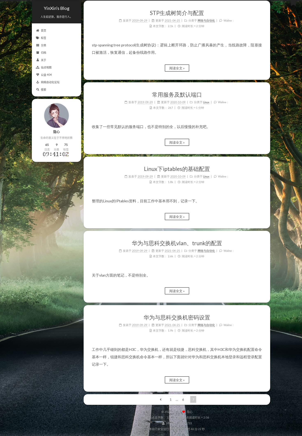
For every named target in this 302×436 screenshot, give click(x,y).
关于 (43, 60)
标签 (43, 37)
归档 (43, 52)
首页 (43, 30)
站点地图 (46, 67)
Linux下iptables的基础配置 (177, 168)
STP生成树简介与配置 (177, 12)
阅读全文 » (177, 68)
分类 (43, 45)
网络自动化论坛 (50, 82)
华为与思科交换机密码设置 (177, 317)
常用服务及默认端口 (177, 94)
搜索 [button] (43, 89)
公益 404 (46, 74)
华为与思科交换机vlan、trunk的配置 (177, 243)
